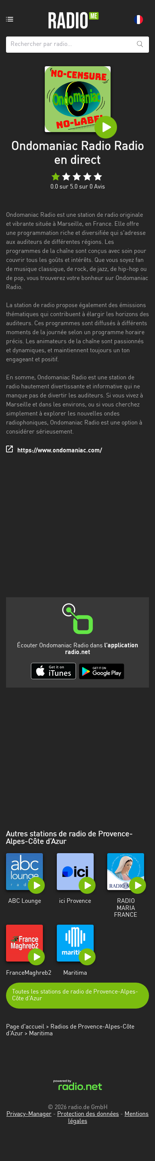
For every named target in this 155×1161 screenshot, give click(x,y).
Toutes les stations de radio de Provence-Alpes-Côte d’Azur (75, 995)
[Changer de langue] (138, 19)
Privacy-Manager (29, 1114)
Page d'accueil (25, 1027)
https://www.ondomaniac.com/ (59, 451)
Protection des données (88, 1114)
